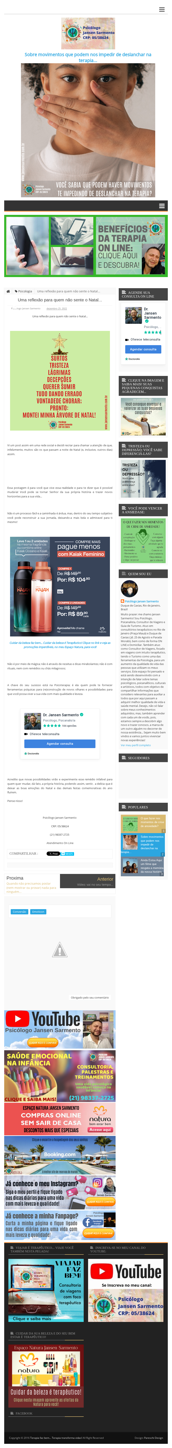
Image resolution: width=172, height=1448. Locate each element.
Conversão (19, 912)
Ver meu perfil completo (136, 745)
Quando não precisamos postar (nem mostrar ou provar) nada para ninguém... (31, 887)
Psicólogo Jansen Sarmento (142, 601)
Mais (69, 854)
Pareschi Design (153, 1438)
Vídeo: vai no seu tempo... (95, 885)
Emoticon (38, 912)
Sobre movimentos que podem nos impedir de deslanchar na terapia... (88, 57)
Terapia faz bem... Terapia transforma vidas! (56, 1438)
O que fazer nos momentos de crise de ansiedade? (152, 822)
